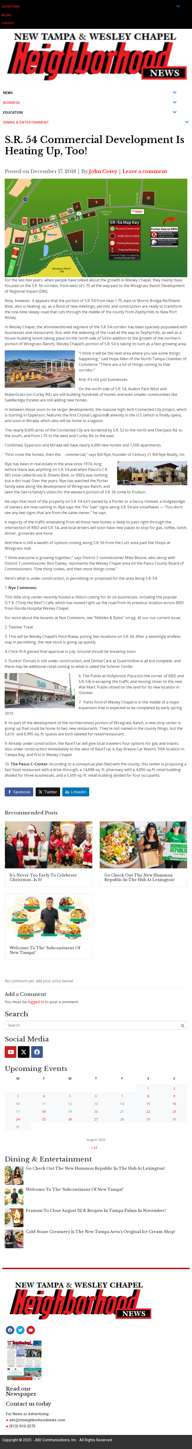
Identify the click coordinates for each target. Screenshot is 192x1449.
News (8, 93)
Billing (6, 15)
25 (44, 1119)
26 (70, 1119)
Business (11, 103)
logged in (36, 1001)
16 (174, 1103)
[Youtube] (10, 1052)
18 (44, 1111)
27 (96, 1119)
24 (18, 1119)
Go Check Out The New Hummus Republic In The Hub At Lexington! (95, 1168)
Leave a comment (144, 171)
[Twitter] (24, 1052)
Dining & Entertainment (26, 122)
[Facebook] (37, 1052)
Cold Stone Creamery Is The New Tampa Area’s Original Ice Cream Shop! (100, 1231)
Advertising (11, 6)
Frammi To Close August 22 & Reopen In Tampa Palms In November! (96, 1210)
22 (148, 1111)
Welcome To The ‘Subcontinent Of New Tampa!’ (75, 1189)
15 (148, 1103)
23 (174, 1111)
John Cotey (103, 171)
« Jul (94, 1147)
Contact (8, 23)
